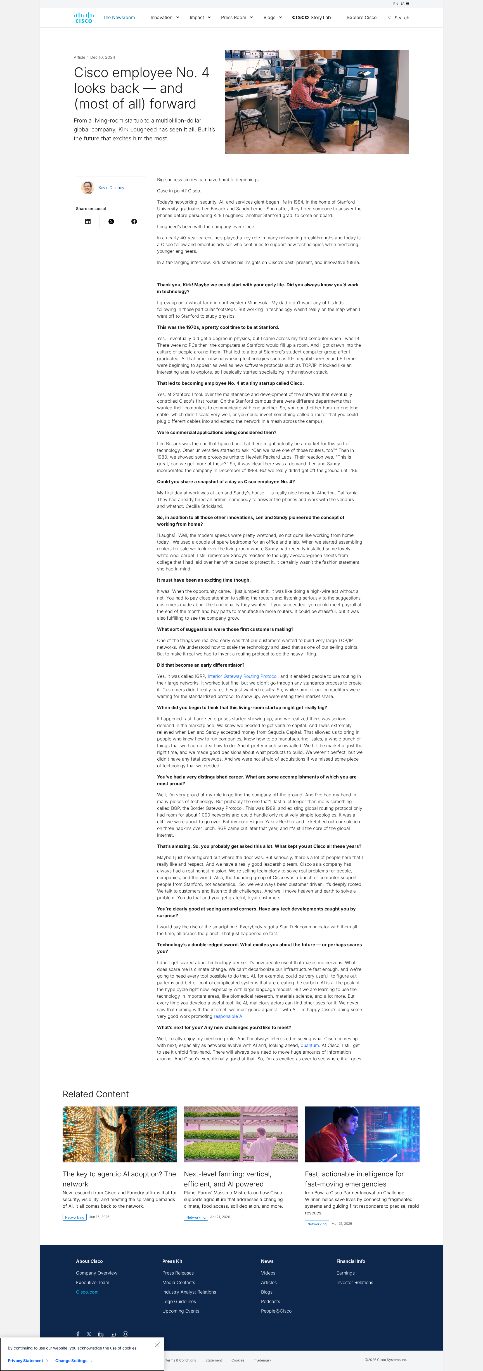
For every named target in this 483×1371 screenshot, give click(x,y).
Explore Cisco (362, 17)
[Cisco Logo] (84, 17)
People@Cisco (276, 1311)
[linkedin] (101, 1335)
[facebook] (78, 1335)
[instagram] (125, 1335)
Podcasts (270, 1301)
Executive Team (92, 1282)
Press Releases (178, 1273)
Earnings (346, 1273)
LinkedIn (87, 221)
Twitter (111, 221)
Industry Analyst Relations (189, 1292)
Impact (197, 17)
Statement (213, 1360)
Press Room (233, 17)
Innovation (161, 17)
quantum (310, 1045)
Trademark (262, 1360)
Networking (74, 1217)
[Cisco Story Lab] (311, 18)
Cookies (237, 1360)
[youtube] (113, 1335)
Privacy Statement (25, 1360)
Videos (268, 1273)
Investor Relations (355, 1282)
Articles (269, 1282)
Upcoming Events (180, 1311)
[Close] (157, 1345)
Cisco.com (87, 1292)
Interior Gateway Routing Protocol (243, 676)
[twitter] (89, 1335)
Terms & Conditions (180, 1360)
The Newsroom (119, 17)
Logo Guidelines (179, 1301)
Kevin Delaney (111, 187)
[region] (82, 1354)
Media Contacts (178, 1282)
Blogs (269, 17)
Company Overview (96, 1273)
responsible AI (228, 1016)
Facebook (134, 221)
